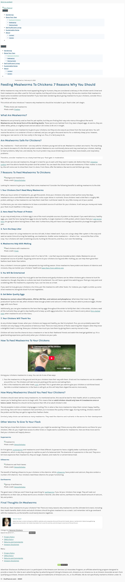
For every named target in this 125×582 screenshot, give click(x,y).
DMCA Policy (9, 539)
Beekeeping (12, 22)
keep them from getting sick (53, 268)
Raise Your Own (11, 17)
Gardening (9, 15)
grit (36, 385)
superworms (18, 450)
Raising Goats (13, 25)
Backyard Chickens (15, 20)
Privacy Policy (9, 537)
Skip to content (6, 2)
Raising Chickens (16, 530)
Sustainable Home (12, 30)
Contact (11, 35)
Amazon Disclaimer (11, 545)
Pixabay (17, 109)
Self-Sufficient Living (13, 28)
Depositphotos (19, 180)
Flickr (16, 251)
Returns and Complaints (13, 542)
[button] (62, 549)
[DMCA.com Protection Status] (62, 565)
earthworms (49, 492)
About (8, 33)
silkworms (61, 472)
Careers (11, 38)
